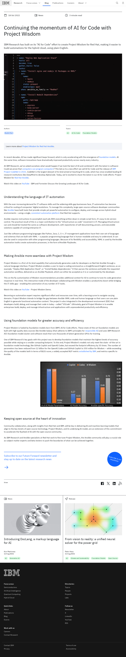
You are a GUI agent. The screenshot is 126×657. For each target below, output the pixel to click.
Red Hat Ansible (22, 177)
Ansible (11, 210)
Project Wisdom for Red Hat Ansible (38, 146)
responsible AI (91, 330)
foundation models (107, 157)
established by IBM (87, 351)
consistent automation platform (45, 213)
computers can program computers (38, 169)
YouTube (25, 183)
